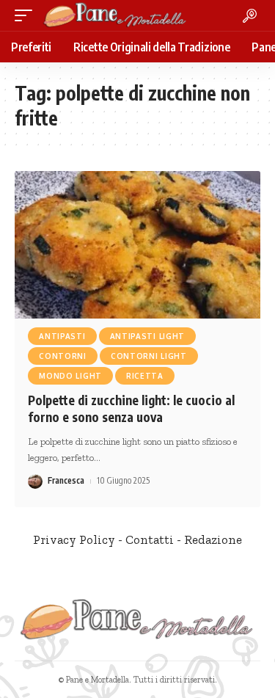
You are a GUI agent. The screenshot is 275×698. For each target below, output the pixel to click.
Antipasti (62, 336)
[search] (249, 16)
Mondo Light (70, 375)
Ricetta (145, 375)
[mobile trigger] (27, 15)
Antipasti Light (148, 336)
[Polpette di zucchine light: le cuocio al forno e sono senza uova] (137, 245)
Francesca (66, 480)
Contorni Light (149, 356)
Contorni (63, 356)
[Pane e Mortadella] (115, 15)
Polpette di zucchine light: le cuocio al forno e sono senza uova (131, 409)
